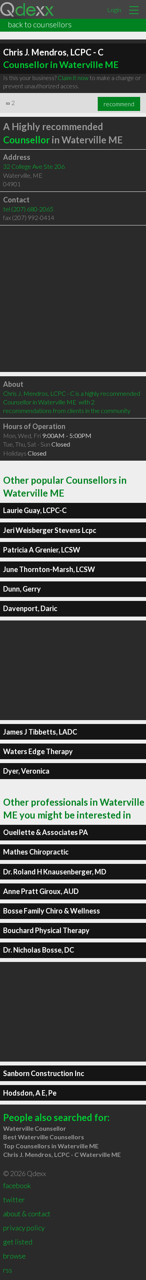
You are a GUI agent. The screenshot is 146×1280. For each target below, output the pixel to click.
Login (114, 9)
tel (28, 209)
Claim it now (73, 77)
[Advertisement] (73, 298)
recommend (119, 103)
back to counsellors (40, 24)
